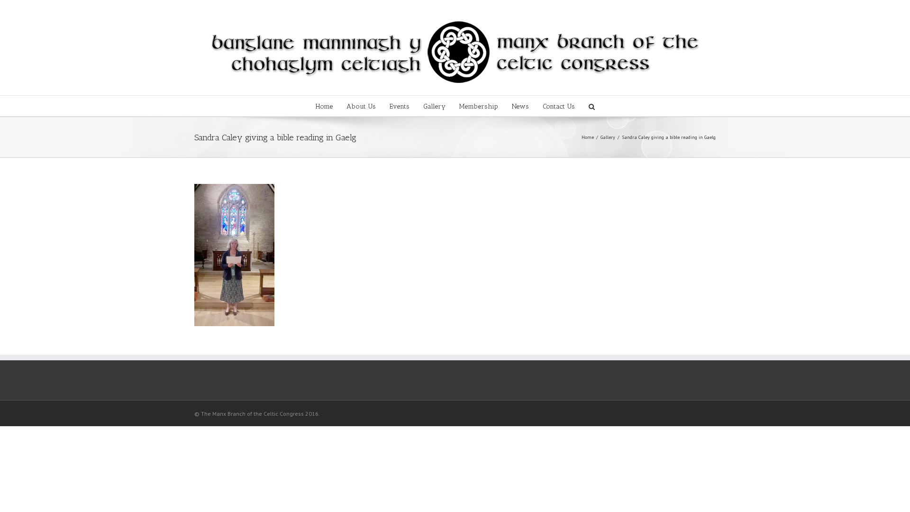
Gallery (434, 106)
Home (324, 106)
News (520, 106)
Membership (478, 106)
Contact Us (559, 106)
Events (400, 106)
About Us (361, 106)
